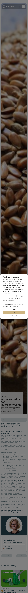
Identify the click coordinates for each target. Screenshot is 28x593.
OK (14, 312)
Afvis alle (14, 316)
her (17, 306)
